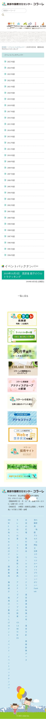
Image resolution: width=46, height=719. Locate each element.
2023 (9, 74)
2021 (9, 87)
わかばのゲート (12, 25)
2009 (9, 162)
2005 (9, 187)
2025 (9, 62)
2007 (9, 174)
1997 (9, 236)
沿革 (35, 551)
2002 (9, 205)
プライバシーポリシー (35, 579)
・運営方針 (26, 629)
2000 (9, 218)
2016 (9, 118)
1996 (9, 243)
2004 (9, 193)
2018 (9, 105)
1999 (9, 224)
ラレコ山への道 (25, 25)
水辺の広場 (30, 25)
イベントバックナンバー (16, 47)
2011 (9, 149)
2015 (9, 124)
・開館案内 (9, 570)
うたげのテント (18, 25)
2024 (9, 68)
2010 (9, 155)
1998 (9, 230)
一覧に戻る (23, 296)
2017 (9, 112)
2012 (9, 143)
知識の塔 (35, 25)
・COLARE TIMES (18, 629)
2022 (9, 80)
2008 (9, 168)
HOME (4, 47)
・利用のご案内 (9, 604)
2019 (9, 99)
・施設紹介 (9, 585)
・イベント (9, 644)
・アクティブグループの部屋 (17, 597)
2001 (9, 211)
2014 (9, 130)
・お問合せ (35, 545)
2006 (9, 180)
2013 (9, 137)
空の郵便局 (35, 523)
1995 (9, 249)
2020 (9, 93)
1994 (9, 255)
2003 (9, 199)
